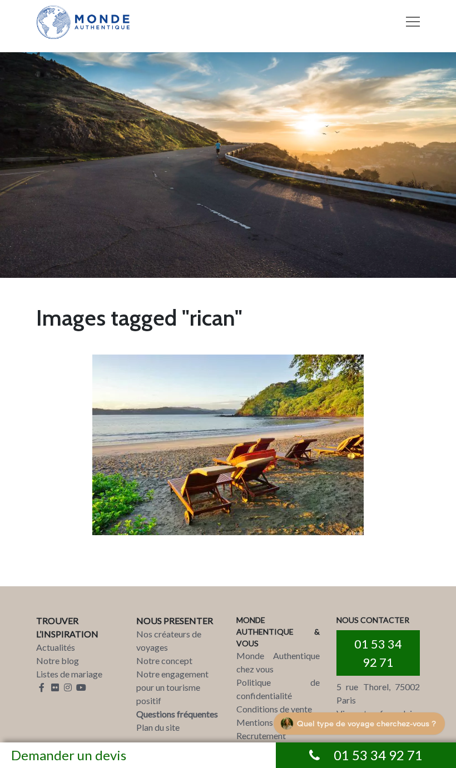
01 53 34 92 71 (378, 653)
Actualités (55, 647)
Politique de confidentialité (278, 689)
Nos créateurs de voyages (168, 640)
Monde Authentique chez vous (278, 662)
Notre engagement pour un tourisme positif (172, 687)
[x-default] (228, 445)
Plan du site (158, 727)
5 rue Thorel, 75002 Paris (378, 693)
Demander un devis (68, 755)
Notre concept (164, 660)
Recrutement (261, 735)
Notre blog (57, 660)
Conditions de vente (274, 709)
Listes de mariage (69, 674)
